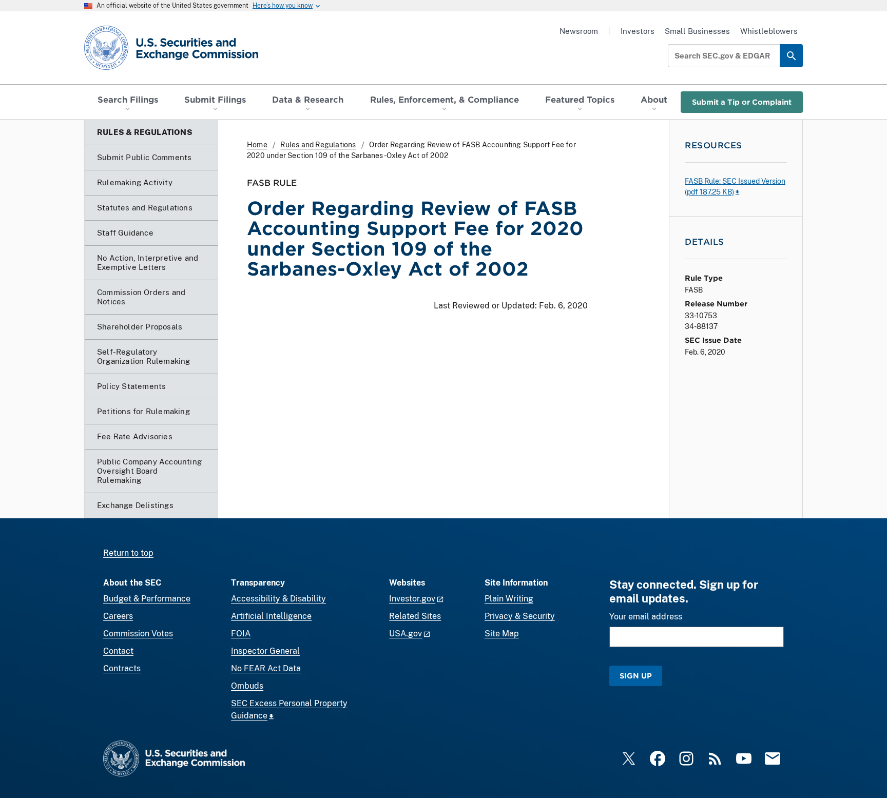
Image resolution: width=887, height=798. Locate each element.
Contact (118, 651)
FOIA (240, 633)
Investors (637, 31)
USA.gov (405, 633)
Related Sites (415, 616)
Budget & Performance (146, 599)
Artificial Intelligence (271, 616)
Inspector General (265, 651)
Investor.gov (412, 599)
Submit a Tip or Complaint (742, 102)
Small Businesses (697, 31)
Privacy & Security (520, 616)
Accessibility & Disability (278, 599)
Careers (118, 616)
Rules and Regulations (318, 145)
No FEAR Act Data (266, 668)
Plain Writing (509, 599)
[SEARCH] (791, 55)
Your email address (645, 616)
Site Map (502, 633)
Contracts (122, 668)
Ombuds (247, 686)
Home (257, 145)
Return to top (128, 553)
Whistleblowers (769, 31)
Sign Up (636, 675)
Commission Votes (138, 633)
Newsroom (579, 31)
